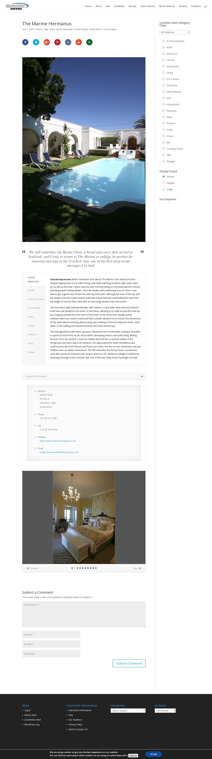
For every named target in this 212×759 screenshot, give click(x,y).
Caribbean (119, 6)
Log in (27, 658)
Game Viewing (174, 91)
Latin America (147, 6)
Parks (169, 117)
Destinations (173, 66)
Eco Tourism (173, 79)
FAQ (71, 663)
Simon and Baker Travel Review (72, 29)
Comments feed (32, 668)
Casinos (170, 59)
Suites (31, 316)
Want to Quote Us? (78, 677)
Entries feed (30, 663)
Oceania (183, 6)
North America (167, 6)
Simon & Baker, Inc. (87, 703)
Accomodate (34, 307)
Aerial (169, 47)
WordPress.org (31, 672)
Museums (171, 110)
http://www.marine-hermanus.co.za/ (58, 440)
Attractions (172, 53)
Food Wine (172, 85)
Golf (169, 98)
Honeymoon (173, 104)
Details (31, 290)
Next (135, 516)
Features (32, 334)
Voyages (171, 161)
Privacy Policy (75, 672)
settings (133, 755)
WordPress (66, 703)
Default (170, 176)
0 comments (110, 29)
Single (170, 189)
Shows (170, 136)
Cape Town (49, 29)
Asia (108, 6)
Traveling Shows (175, 148)
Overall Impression (33, 279)
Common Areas (35, 299)
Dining (31, 325)
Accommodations (175, 41)
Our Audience (75, 668)
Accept (153, 754)
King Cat (40, 703)
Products (196, 6)
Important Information (80, 658)
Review (31, 352)
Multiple (171, 183)
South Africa (95, 29)
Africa (98, 6)
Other (30, 343)
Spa (168, 142)
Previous (34, 516)
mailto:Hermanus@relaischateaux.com (59, 452)
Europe (132, 6)
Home (88, 6)
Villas (169, 154)
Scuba (170, 129)
